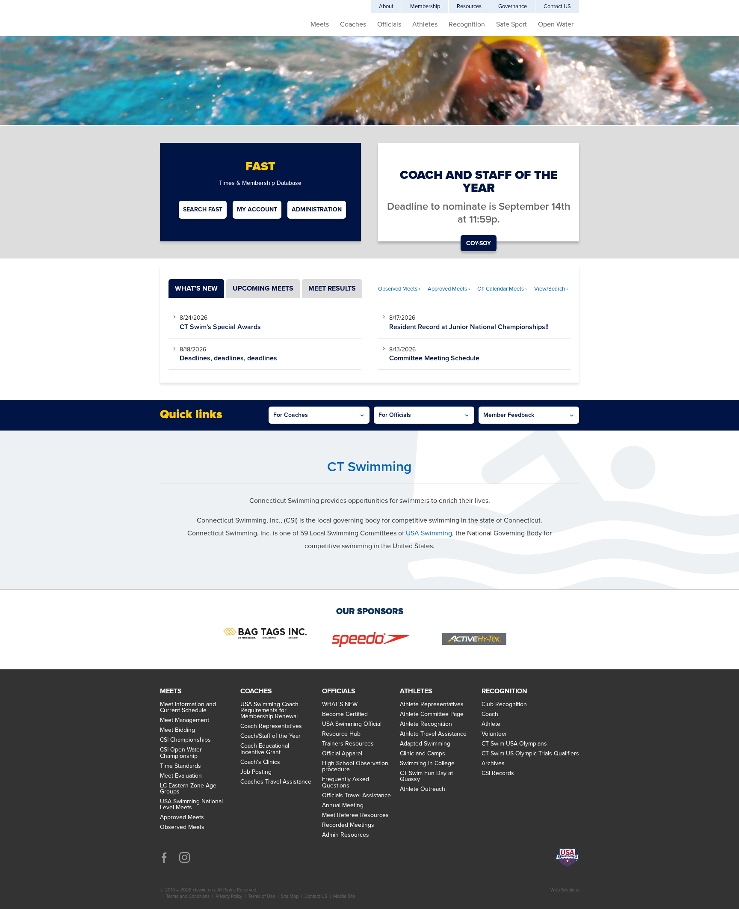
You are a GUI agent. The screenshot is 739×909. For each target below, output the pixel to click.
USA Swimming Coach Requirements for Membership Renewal (269, 710)
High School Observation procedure (355, 766)
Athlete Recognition (426, 724)
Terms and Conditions (188, 896)
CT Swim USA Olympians (514, 744)
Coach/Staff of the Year (270, 736)
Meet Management (184, 720)
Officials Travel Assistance (356, 796)
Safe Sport (511, 24)
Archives (493, 763)
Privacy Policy (229, 896)
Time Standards (180, 766)
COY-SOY (478, 243)
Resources (469, 6)
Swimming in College (427, 763)
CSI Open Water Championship (181, 753)
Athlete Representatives (432, 704)
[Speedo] (369, 641)
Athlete (491, 724)
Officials (389, 24)
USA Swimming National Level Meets (191, 805)
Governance (512, 6)
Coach (490, 714)
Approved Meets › (449, 288)
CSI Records (498, 773)
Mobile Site (344, 896)
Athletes (424, 24)
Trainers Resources (348, 744)
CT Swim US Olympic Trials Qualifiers (530, 754)
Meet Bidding (177, 730)
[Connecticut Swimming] (194, 34)
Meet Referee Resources (355, 815)
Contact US (557, 6)
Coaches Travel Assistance (275, 782)
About (386, 6)
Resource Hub (341, 734)
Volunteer (494, 734)
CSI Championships (185, 740)
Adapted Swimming (425, 744)
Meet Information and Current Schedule (188, 707)
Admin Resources (345, 835)
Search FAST (202, 209)
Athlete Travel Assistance (433, 734)
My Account (257, 209)
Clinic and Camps (422, 754)
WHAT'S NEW (340, 704)
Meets (319, 24)
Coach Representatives (271, 726)
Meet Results (332, 288)
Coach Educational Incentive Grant (264, 749)
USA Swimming (429, 533)
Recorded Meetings (348, 825)
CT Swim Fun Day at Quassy (426, 776)
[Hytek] (474, 641)
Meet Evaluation (181, 776)
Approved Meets (182, 817)
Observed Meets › (399, 288)
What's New (196, 288)
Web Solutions (564, 890)
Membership (425, 6)
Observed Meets (182, 827)
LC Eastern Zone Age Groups (188, 789)
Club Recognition (504, 704)
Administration (317, 209)
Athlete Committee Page (432, 714)
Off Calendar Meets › (502, 288)
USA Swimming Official (351, 724)
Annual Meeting (343, 805)
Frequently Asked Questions (345, 782)
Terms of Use (261, 896)
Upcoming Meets (263, 288)
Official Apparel (342, 754)
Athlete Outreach (422, 789)
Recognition (467, 24)
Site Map (290, 896)
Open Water (555, 24)
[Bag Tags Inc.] (264, 635)
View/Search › (551, 288)
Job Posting (256, 772)
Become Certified (345, 714)
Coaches (353, 24)
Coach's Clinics (260, 762)
